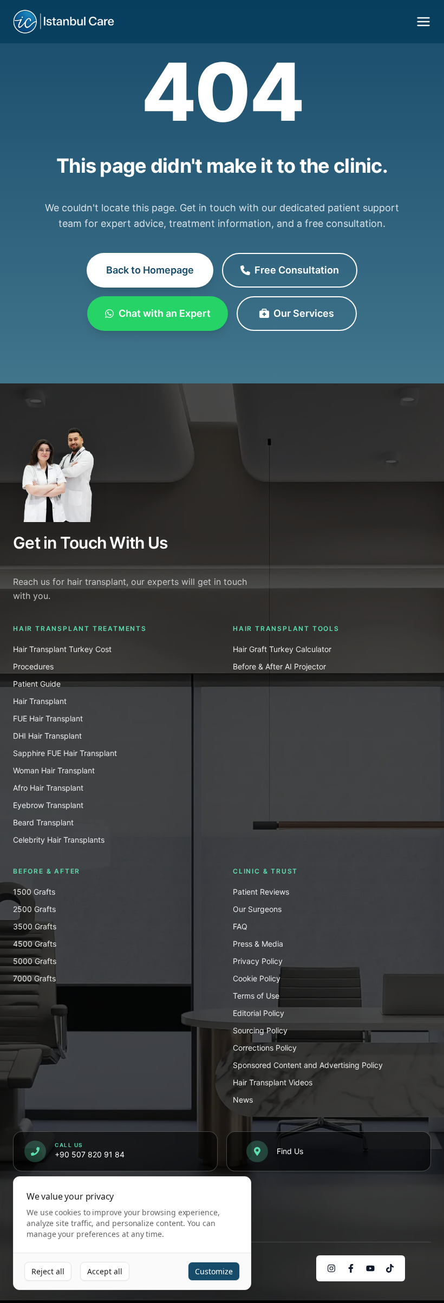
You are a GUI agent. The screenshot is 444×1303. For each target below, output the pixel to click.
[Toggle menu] (423, 22)
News (243, 1099)
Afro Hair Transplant (48, 787)
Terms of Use (256, 995)
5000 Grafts (34, 961)
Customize (214, 1271)
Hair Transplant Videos (272, 1082)
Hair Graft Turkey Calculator (282, 649)
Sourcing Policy (260, 1030)
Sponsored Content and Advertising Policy (308, 1065)
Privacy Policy (258, 961)
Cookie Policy (256, 978)
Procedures (33, 666)
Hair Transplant (40, 701)
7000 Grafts (34, 978)
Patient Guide (37, 683)
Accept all (104, 1271)
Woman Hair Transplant (54, 770)
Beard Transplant (43, 822)
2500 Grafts (34, 909)
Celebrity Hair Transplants (59, 839)
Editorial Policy (258, 1013)
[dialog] (132, 1233)
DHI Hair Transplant (47, 735)
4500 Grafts (34, 943)
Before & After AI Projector (279, 666)
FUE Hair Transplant (48, 718)
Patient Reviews (261, 891)
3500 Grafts (34, 926)
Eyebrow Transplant (48, 805)
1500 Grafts (34, 891)
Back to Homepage (150, 270)
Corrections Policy (265, 1047)
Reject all (47, 1271)
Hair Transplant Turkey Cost (62, 649)
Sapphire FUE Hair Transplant (65, 753)
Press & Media (258, 943)
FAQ (240, 926)
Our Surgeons (257, 909)
